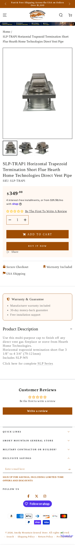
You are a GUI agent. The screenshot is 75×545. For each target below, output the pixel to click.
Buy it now (37, 246)
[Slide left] (6, 4)
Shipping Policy (26, 537)
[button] (61, 15)
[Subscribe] (70, 469)
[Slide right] (69, 4)
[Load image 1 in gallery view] (10, 148)
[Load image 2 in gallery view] (25, 148)
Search (10, 537)
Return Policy (45, 537)
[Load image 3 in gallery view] (41, 148)
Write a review (37, 411)
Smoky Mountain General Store (31, 533)
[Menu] (4, 15)
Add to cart (39, 234)
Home (6, 31)
